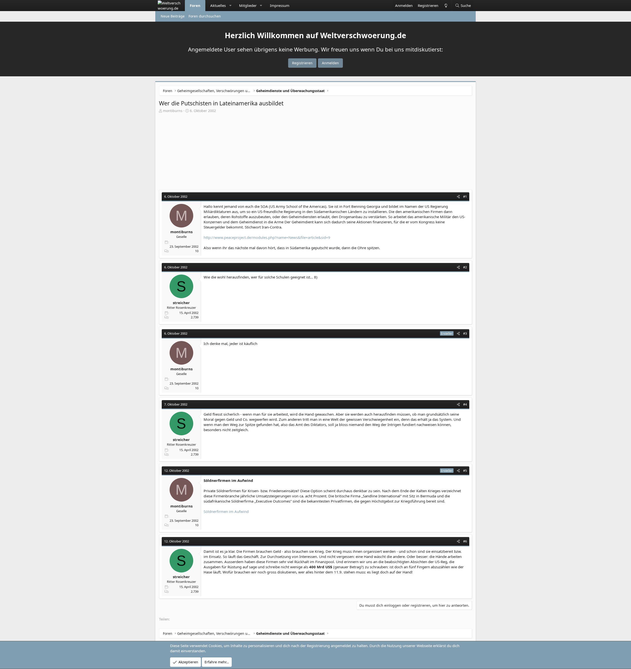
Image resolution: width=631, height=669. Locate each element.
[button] (230, 5)
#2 (465, 267)
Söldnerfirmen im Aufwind (226, 511)
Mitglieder (248, 5)
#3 (465, 333)
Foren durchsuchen (205, 16)
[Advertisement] (315, 150)
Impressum (279, 5)
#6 (465, 541)
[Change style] (446, 5)
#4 (465, 404)
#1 (465, 196)
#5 (465, 470)
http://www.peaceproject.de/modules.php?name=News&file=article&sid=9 (267, 237)
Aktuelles (218, 5)
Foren (195, 5)
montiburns (172, 110)
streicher (181, 302)
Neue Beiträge (173, 16)
